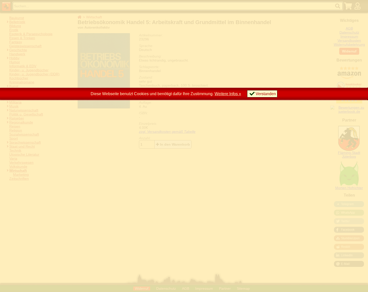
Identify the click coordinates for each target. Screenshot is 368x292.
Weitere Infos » (228, 94)
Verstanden (266, 94)
